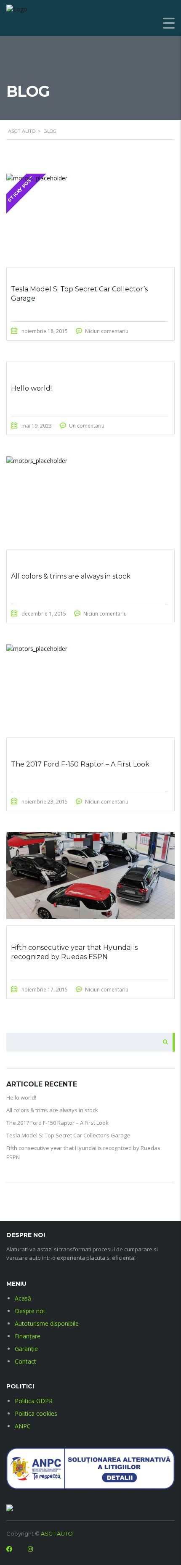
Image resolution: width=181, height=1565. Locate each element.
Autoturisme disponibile (47, 1323)
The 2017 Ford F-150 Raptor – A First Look (57, 1122)
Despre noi (30, 1311)
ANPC (23, 1426)
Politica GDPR (34, 1401)
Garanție (26, 1349)
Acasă (23, 1298)
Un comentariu (86, 425)
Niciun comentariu (106, 331)
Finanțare (27, 1336)
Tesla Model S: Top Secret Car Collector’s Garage (68, 1135)
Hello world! (21, 1097)
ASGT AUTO (57, 1533)
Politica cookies (36, 1413)
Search (163, 1042)
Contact (25, 1361)
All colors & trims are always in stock (52, 1110)
